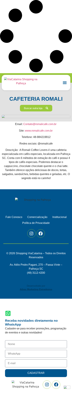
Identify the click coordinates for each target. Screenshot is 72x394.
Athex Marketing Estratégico (36, 289)
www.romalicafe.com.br (39, 130)
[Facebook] (41, 233)
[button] (65, 82)
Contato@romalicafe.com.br (39, 124)
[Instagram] (31, 233)
